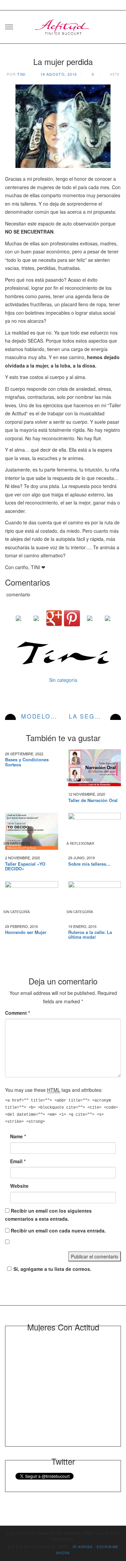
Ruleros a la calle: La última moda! (90, 935)
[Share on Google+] (54, 618)
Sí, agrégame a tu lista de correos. (52, 1268)
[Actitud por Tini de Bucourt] (63, 25)
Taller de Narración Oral (93, 800)
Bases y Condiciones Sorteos (27, 762)
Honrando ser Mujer (25, 932)
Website (19, 1185)
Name (18, 1136)
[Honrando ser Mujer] (31, 899)
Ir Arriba (83, 1547)
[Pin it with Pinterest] (72, 618)
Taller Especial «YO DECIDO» (25, 866)
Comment (17, 1012)
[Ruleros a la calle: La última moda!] (94, 899)
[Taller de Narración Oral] (94, 767)
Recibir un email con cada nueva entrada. (58, 1230)
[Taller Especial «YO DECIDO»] (31, 831)
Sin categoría (63, 680)
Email (18, 1161)
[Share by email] (107, 624)
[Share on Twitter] (36, 624)
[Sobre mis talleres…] (94, 831)
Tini (21, 74)
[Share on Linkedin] (90, 624)
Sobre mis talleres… (89, 864)
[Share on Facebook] (18, 624)
